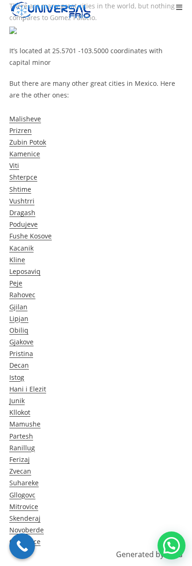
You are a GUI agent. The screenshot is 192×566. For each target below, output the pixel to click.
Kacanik (21, 248)
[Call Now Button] (22, 546)
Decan (19, 365)
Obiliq (18, 330)
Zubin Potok (27, 142)
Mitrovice (23, 506)
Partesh (21, 436)
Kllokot (19, 412)
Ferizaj (19, 459)
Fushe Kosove (30, 235)
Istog (16, 377)
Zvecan (20, 471)
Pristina (21, 353)
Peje (15, 283)
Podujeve (23, 224)
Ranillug (22, 447)
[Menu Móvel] (179, 7)
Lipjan (18, 318)
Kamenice (24, 153)
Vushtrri (21, 200)
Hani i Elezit (27, 388)
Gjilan (18, 306)
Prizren (20, 130)
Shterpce (23, 177)
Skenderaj (25, 518)
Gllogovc (22, 494)
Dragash (22, 212)
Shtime (20, 189)
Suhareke (24, 482)
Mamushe (25, 423)
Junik (17, 400)
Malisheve (25, 118)
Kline (17, 259)
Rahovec (22, 294)
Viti (14, 165)
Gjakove (21, 341)
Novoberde (26, 529)
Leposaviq (25, 271)
